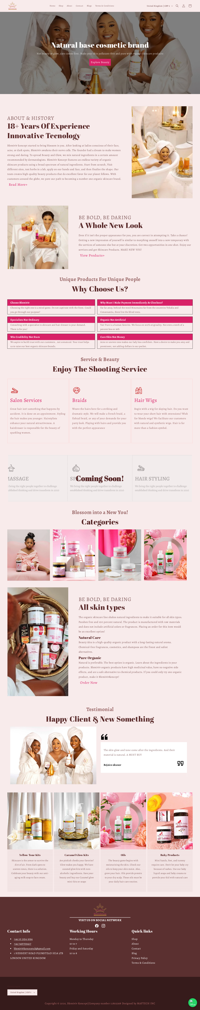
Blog (134, 953)
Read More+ (18, 184)
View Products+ (92, 255)
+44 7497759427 (22, 943)
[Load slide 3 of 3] (101, 97)
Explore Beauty (100, 62)
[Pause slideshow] (115, 97)
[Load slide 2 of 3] (96, 97)
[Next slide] (108, 97)
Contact (136, 948)
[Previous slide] (85, 97)
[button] (177, 6)
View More (29, 564)
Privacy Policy (140, 958)
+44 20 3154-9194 (23, 939)
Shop (135, 939)
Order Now (89, 682)
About (135, 943)
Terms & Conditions (143, 963)
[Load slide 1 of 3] (92, 97)
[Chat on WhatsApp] (192, 1002)
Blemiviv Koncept (77, 1003)
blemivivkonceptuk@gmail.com (32, 948)
